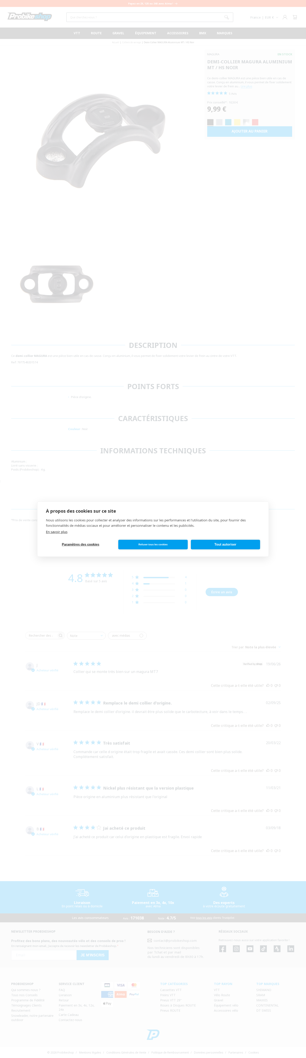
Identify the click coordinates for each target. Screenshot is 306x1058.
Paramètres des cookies (80, 544)
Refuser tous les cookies (153, 544)
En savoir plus (56, 531)
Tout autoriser (225, 544)
